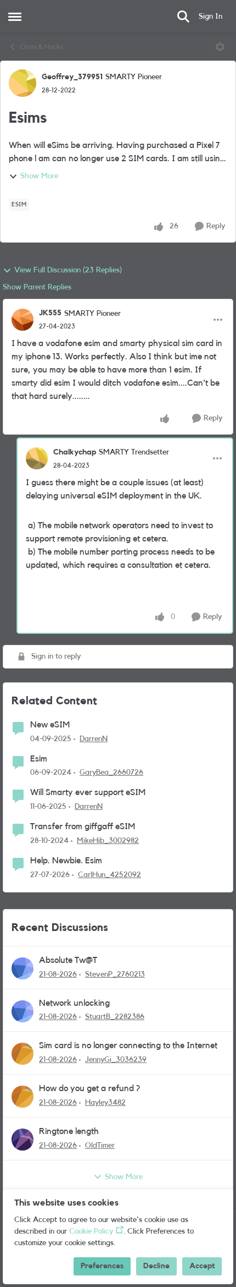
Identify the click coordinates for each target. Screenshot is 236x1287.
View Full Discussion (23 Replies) (68, 270)
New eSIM (50, 724)
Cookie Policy (91, 1231)
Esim (38, 758)
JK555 (50, 313)
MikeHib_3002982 (108, 841)
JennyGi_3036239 (116, 1060)
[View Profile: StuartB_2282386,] (22, 1011)
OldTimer (100, 1145)
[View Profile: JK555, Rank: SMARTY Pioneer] (22, 320)
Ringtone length (69, 1131)
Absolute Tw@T (68, 960)
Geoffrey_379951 (72, 77)
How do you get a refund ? (89, 1088)
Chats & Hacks (41, 46)
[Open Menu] (220, 46)
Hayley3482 (105, 1103)
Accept (202, 1266)
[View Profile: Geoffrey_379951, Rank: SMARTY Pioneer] (22, 83)
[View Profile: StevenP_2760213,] (22, 968)
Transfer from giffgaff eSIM (82, 826)
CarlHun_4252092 (109, 875)
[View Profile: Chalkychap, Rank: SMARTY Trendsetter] (37, 458)
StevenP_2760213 (115, 974)
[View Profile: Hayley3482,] (22, 1097)
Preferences (102, 1266)
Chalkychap (74, 452)
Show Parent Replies (37, 287)
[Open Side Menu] (15, 16)
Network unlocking (74, 1003)
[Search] (183, 16)
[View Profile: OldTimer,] (22, 1140)
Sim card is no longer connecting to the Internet (128, 1045)
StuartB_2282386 (114, 1017)
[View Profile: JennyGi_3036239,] (22, 1054)
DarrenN (94, 739)
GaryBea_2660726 (111, 772)
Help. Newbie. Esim (66, 860)
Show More (39, 176)
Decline (156, 1266)
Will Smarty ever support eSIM (87, 792)
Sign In (210, 16)
